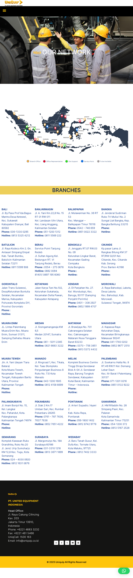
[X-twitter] (67, 543)
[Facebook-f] (62, 543)
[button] (4, 10)
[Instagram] (56, 543)
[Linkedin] (78, 543)
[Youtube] (73, 543)
